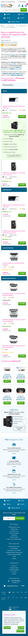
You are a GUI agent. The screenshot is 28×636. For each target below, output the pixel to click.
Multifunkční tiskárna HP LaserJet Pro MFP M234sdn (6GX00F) (13, 294)
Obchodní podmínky (14, 570)
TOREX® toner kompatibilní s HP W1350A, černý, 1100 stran (13, 174)
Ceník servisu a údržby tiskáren (14, 539)
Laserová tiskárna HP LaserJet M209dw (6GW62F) (13, 264)
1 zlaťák (23, 110)
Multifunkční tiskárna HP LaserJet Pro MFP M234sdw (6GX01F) (13, 346)
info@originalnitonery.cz (12, 586)
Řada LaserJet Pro (22, 26)
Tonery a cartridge (10, 26)
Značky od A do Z (14, 531)
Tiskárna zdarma (15, 22)
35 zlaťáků (9, 178)
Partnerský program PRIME (14, 554)
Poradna (14, 558)
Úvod (3, 26)
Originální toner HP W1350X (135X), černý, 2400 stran (13, 206)
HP (16, 26)
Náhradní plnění (14, 537)
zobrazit (7, 381)
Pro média (14, 572)
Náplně (8, 14)
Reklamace (14, 535)
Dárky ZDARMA (14, 548)
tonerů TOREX (12, 64)
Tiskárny (8, 18)
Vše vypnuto (20, 631)
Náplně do (7, 376)
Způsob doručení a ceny (14, 527)
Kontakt (14, 574)
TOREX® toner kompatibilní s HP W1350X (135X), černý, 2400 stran (13, 232)
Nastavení (21, 627)
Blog (14, 556)
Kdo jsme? (14, 566)
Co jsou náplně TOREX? (14, 156)
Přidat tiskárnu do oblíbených (10, 42)
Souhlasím (7, 627)
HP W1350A (22, 54)
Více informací (14, 624)
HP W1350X (11, 54)
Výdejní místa (14, 529)
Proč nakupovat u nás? (14, 546)
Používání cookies (14, 568)
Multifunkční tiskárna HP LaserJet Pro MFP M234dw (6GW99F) (13, 320)
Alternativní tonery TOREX (14, 550)
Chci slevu (20, 518)
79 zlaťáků (9, 236)
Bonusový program (14, 533)
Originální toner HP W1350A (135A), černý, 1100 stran (13, 107)
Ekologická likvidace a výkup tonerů (14, 552)
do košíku (22, 116)
